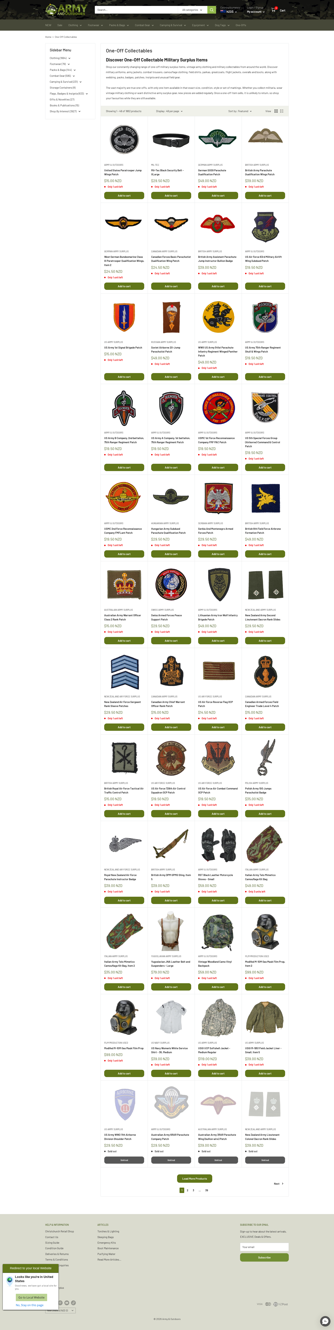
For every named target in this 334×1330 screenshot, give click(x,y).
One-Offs (241, 25)
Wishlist (50, 1282)
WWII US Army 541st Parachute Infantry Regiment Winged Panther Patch (218, 351)
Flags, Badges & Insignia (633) (67, 93)
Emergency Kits (106, 1242)
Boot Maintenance (108, 1248)
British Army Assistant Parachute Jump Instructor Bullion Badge (217, 258)
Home (48, 36)
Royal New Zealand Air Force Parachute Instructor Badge (120, 877)
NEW (48, 25)
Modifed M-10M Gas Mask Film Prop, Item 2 (265, 963)
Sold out (124, 1160)
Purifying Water (106, 1253)
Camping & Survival (171, 25)
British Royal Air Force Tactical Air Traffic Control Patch (124, 790)
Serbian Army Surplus (210, 523)
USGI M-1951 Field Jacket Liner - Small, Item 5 (263, 1050)
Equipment (198, 25)
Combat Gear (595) (60, 75)
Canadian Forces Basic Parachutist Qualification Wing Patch (171, 258)
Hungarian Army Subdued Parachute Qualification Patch (168, 530)
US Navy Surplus (160, 1042)
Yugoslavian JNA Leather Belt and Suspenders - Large (170, 963)
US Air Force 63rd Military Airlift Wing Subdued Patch (263, 258)
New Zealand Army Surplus (260, 609)
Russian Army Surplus (163, 342)
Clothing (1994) (58, 58)
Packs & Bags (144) (61, 69)
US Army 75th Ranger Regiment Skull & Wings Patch (263, 349)
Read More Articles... (109, 1259)
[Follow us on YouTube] (66, 1302)
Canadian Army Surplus (164, 251)
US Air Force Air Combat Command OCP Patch (218, 790)
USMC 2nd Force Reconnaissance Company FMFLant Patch (123, 530)
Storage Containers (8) (62, 87)
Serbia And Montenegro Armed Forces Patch (215, 530)
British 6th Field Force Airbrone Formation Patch (263, 530)
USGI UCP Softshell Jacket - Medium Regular (214, 1050)
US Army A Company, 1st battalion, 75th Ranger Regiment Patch (170, 440)
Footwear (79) (58, 63)
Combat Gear (142, 25)
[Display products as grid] (276, 111)
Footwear (93, 25)
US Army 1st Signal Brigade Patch (123, 347)
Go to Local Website (31, 1297)
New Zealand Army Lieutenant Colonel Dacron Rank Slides (262, 1136)
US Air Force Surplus (210, 696)
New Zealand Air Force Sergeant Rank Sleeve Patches (122, 703)
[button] (325, 1321)
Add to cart (124, 195)
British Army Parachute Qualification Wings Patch (260, 172)
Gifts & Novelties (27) (62, 99)
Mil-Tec (155, 164)
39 (206, 1190)
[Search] (211, 10)
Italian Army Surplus (257, 869)
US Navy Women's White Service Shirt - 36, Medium (169, 1050)
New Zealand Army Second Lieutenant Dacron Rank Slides (262, 617)
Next (277, 1183)
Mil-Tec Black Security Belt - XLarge (167, 172)
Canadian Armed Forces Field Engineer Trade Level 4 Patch (262, 703)
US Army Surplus (113, 342)
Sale (59, 25)
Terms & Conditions (56, 1259)
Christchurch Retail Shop (59, 1231)
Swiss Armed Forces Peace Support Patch (166, 617)
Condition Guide (54, 1248)
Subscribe (264, 1257)
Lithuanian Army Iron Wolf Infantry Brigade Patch (218, 617)
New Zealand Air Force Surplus (122, 696)
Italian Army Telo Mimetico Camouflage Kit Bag (260, 877)
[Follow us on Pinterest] (60, 1302)
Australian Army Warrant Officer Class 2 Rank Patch (122, 617)
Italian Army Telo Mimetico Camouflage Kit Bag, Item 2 (119, 963)
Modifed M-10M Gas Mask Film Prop (124, 1048)
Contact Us (51, 1237)
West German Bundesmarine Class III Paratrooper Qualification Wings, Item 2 (124, 261)
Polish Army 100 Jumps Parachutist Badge (258, 790)
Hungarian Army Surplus (165, 523)
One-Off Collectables (66, 36)
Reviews (50, 1270)
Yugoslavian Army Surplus (166, 956)
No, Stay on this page (29, 1305)
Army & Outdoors (113, 164)
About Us (50, 1276)
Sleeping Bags (105, 1237)
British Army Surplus (257, 164)
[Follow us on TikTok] (73, 1302)
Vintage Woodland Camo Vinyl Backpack (215, 963)
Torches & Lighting (108, 1231)
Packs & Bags (117, 25)
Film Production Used (257, 956)
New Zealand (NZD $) (57, 1310)
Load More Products (194, 1178)
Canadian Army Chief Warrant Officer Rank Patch (168, 703)
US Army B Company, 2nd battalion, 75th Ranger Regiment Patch (124, 440)
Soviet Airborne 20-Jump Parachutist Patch (165, 349)
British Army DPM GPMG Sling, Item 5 (171, 877)
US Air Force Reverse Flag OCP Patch (215, 703)
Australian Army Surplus (118, 609)
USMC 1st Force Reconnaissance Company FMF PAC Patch (216, 440)
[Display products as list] (281, 111)
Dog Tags (220, 25)
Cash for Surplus (54, 1287)
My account (254, 11)
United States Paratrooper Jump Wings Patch (123, 172)
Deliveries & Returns (57, 1253)
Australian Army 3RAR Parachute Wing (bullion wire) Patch (217, 1136)
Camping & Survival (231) (64, 81)
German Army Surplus (210, 164)
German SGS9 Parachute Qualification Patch (212, 172)
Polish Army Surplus (256, 783)
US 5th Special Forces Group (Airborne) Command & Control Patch (262, 442)
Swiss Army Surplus (162, 609)
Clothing (73, 25)
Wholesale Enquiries (57, 1265)
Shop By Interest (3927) (63, 111)
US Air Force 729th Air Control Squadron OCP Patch (168, 790)
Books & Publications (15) (64, 105)
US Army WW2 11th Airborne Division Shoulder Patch (120, 1136)
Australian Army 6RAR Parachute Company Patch (170, 1136)
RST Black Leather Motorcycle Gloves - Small (215, 877)
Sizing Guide (52, 1242)
